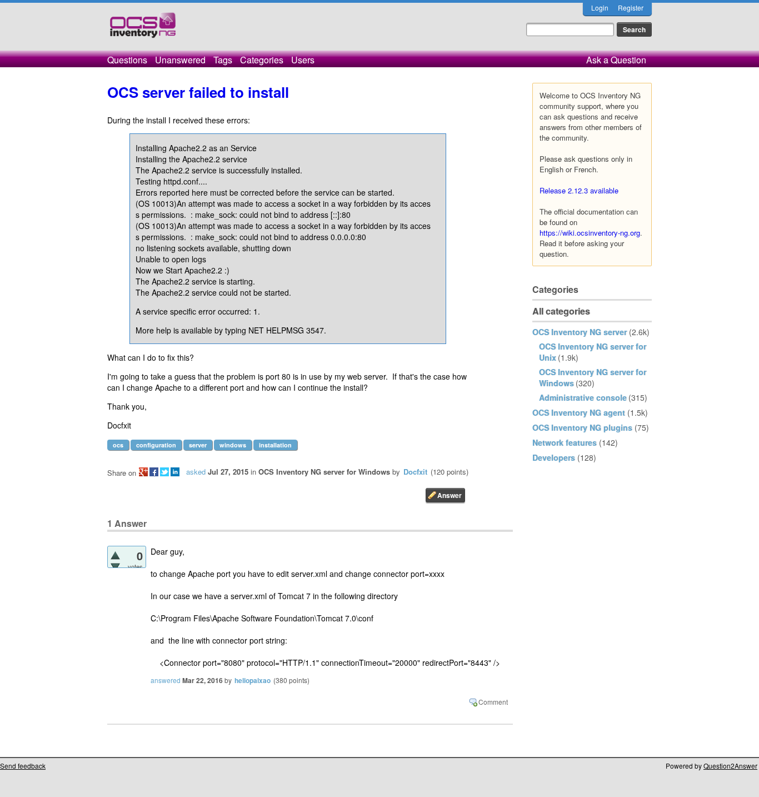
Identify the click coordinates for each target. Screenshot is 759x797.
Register (630, 7)
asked (196, 471)
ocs (118, 445)
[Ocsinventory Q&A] (142, 30)
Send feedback (23, 765)
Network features (564, 442)
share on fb (153, 471)
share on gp (143, 471)
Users (302, 59)
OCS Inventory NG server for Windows (324, 471)
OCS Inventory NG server (579, 331)
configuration (156, 445)
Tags (222, 59)
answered (166, 680)
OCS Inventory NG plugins (582, 427)
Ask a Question (616, 59)
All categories (561, 311)
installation (275, 445)
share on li (175, 471)
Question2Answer (730, 765)
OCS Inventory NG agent (578, 412)
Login (599, 7)
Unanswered (180, 59)
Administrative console (583, 397)
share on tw (164, 471)
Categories (261, 59)
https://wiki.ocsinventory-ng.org (590, 232)
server (198, 445)
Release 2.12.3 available (579, 190)
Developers (553, 457)
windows (232, 445)
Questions (127, 59)
